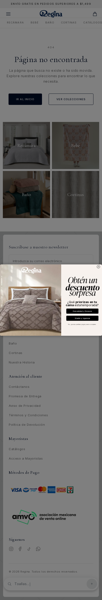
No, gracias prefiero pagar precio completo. (82, 324)
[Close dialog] (98, 266)
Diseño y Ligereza (82, 318)
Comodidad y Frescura (82, 311)
